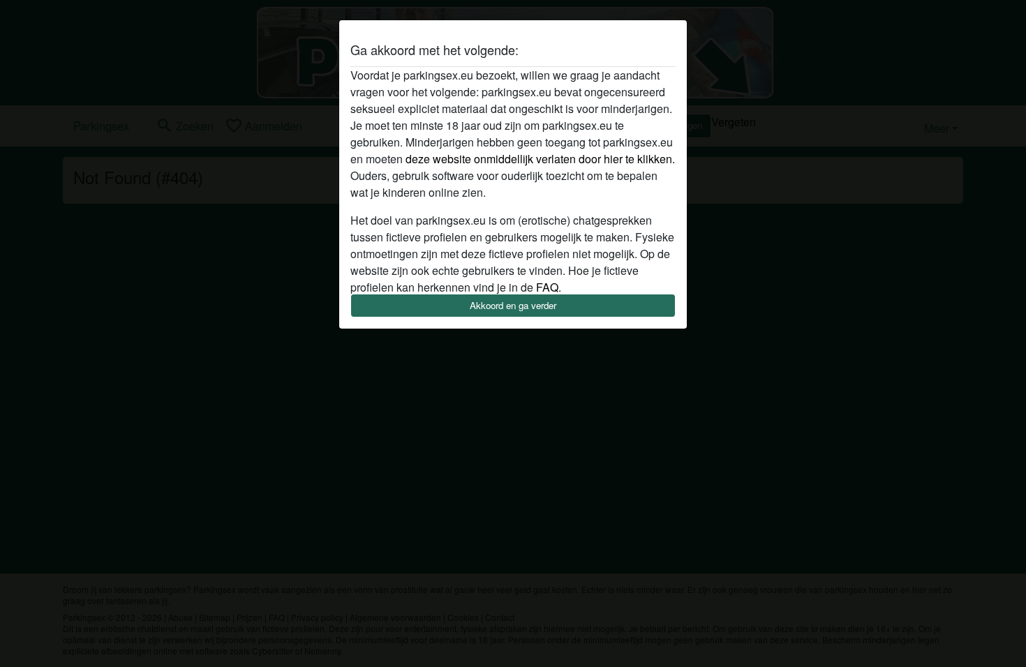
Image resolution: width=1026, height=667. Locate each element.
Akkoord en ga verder (513, 305)
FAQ (547, 287)
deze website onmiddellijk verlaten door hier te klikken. (540, 159)
